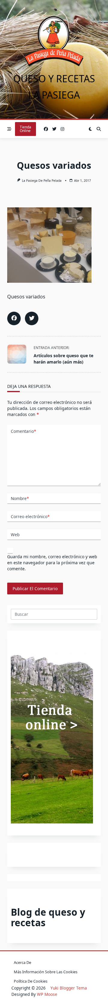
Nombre (20, 498)
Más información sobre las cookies (45, 971)
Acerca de (22, 962)
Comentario (23, 431)
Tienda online (25, 128)
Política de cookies (30, 981)
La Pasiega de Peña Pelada (42, 180)
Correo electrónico (30, 516)
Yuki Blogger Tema (68, 988)
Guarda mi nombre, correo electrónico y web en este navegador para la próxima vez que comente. (52, 562)
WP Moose (47, 994)
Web (15, 534)
